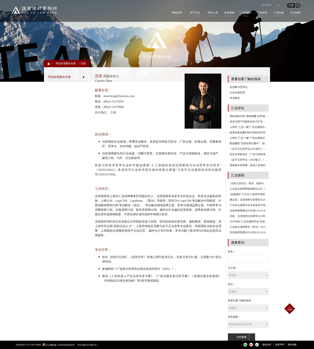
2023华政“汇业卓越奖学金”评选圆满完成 (249, 221)
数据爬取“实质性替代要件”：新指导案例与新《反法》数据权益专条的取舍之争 (249, 143)
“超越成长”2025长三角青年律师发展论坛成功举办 (249, 194)
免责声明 (279, 344)
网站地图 (292, 344)
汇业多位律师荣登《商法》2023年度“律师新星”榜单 (249, 227)
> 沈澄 (82, 63)
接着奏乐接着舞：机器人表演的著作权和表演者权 (249, 165)
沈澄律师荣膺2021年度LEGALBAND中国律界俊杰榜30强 (249, 232)
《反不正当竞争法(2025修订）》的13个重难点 (249, 149)
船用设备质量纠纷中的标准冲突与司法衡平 (249, 132)
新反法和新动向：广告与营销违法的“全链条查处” (249, 154)
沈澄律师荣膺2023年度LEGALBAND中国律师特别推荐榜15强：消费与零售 (249, 210)
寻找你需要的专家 (65, 63)
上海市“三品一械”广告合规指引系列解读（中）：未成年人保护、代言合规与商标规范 (249, 127)
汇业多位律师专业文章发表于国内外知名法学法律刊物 (249, 205)
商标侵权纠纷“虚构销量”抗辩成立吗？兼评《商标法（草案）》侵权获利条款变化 (249, 116)
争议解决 (235, 98)
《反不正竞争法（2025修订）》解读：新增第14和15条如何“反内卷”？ (249, 159)
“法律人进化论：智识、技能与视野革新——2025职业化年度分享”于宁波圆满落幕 (249, 183)
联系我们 (267, 5)
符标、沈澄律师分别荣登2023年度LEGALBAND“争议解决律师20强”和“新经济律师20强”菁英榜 (249, 216)
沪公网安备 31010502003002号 (60, 345)
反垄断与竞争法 (238, 87)
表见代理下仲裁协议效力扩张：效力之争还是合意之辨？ (249, 121)
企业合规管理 (237, 92)
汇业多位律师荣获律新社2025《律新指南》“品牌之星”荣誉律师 (249, 188)
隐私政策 (266, 344)
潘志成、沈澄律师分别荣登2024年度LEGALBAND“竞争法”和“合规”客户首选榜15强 (249, 199)
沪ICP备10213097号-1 (87, 345)
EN (278, 5)
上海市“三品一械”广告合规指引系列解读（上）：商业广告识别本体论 (249, 138)
